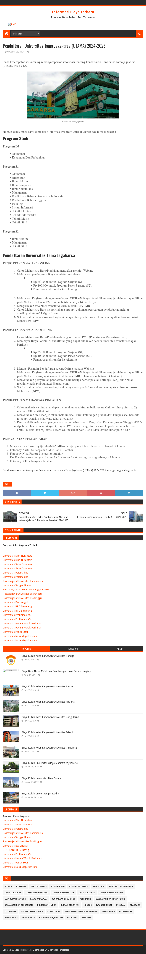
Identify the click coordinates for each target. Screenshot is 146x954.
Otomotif (10, 911)
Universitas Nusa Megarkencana (20, 636)
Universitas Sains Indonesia (17, 564)
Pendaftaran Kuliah (32, 911)
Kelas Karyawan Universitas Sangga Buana (26, 589)
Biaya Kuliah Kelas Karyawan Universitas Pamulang (49, 747)
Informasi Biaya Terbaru (73, 12)
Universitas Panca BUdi (15, 631)
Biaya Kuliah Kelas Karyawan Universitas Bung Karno (50, 717)
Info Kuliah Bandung (121, 886)
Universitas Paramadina (15, 572)
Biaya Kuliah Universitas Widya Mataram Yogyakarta (50, 763)
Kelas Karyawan (38, 899)
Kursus (88, 905)
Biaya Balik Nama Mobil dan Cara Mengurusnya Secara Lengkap (56, 671)
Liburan (120, 905)
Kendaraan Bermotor (63, 899)
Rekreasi (86, 917)
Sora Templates (23, 949)
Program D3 (108, 911)
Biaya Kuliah (58, 886)
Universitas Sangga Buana (17, 585)
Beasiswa (21, 886)
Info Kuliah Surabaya (111, 893)
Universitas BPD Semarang (17, 606)
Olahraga (135, 905)
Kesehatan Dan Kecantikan (110, 899)
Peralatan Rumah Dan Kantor (81, 911)
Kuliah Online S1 (46, 905)
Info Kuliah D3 (13, 893)
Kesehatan (85, 899)
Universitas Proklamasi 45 (17, 615)
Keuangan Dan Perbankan (19, 905)
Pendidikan (53, 911)
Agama (8, 886)
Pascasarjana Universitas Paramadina (23, 581)
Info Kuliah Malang (36, 893)
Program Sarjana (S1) (51, 917)
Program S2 (11, 917)
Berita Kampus (39, 886)
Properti (72, 917)
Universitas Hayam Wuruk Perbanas (22, 623)
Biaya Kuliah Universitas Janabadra (40, 793)
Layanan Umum (104, 905)
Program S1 (125, 911)
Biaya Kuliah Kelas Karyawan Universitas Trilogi (47, 732)
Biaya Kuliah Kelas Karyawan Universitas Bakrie (47, 686)
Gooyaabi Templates (58, 949)
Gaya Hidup (99, 886)
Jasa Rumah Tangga (15, 899)
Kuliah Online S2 (70, 905)
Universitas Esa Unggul (15, 602)
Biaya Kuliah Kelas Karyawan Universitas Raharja (48, 655)
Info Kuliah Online (63, 893)
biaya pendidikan (78, 886)
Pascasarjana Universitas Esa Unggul (22, 593)
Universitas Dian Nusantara (17, 555)
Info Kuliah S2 (87, 893)
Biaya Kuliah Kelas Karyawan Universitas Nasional (48, 701)
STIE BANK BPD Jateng (16, 850)
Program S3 (28, 917)
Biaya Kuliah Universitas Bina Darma (41, 778)
